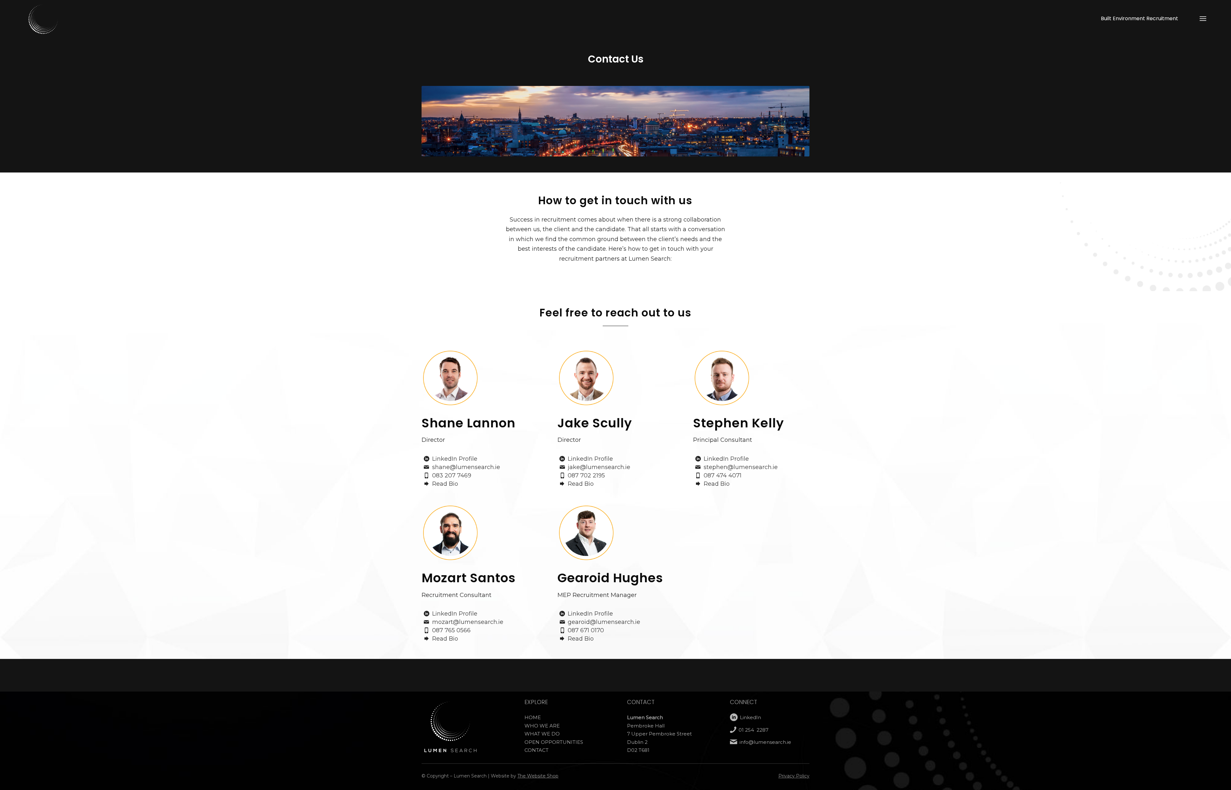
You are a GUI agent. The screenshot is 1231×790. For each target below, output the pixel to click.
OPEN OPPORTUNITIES (553, 742)
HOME (532, 717)
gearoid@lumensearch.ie (604, 622)
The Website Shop (537, 776)
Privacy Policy (793, 776)
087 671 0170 (586, 630)
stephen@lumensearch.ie (741, 467)
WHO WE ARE (542, 726)
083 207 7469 (451, 475)
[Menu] (1203, 18)
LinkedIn (750, 717)
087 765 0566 (451, 630)
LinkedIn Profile (454, 458)
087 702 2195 (586, 475)
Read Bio (445, 483)
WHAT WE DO (542, 734)
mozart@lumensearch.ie (467, 622)
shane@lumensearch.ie (466, 467)
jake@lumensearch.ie (599, 467)
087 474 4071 (722, 475)
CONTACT (536, 750)
